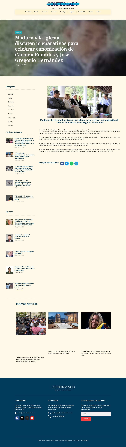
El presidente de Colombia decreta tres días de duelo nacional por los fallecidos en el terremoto (24, 169)
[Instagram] (27, 418)
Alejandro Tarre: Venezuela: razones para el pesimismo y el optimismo (25, 268)
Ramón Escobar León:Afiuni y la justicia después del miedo (24, 285)
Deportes (72, 12)
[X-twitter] (22, 418)
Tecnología (63, 12)
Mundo (36, 12)
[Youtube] (32, 418)
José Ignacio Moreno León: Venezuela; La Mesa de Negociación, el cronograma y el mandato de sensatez (24, 222)
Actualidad (28, 12)
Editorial (99, 12)
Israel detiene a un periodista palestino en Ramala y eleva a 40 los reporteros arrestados (23, 183)
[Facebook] (17, 418)
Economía (44, 12)
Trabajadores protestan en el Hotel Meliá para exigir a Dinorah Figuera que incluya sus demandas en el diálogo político (24, 142)
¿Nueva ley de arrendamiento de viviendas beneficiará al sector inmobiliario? (25, 155)
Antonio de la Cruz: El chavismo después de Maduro (22, 236)
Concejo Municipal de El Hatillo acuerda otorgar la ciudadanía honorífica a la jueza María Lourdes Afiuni (96, 353)
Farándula (54, 12)
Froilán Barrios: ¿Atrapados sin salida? (24, 252)
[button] (18, 32)
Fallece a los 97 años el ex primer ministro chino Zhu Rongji (24, 197)
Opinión (91, 12)
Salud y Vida (81, 12)
